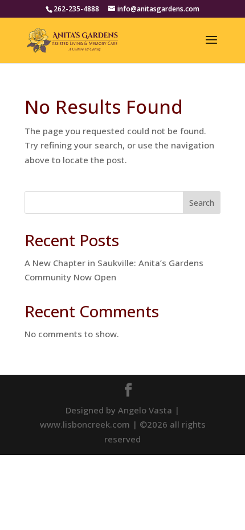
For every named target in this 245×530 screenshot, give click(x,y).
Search (201, 202)
